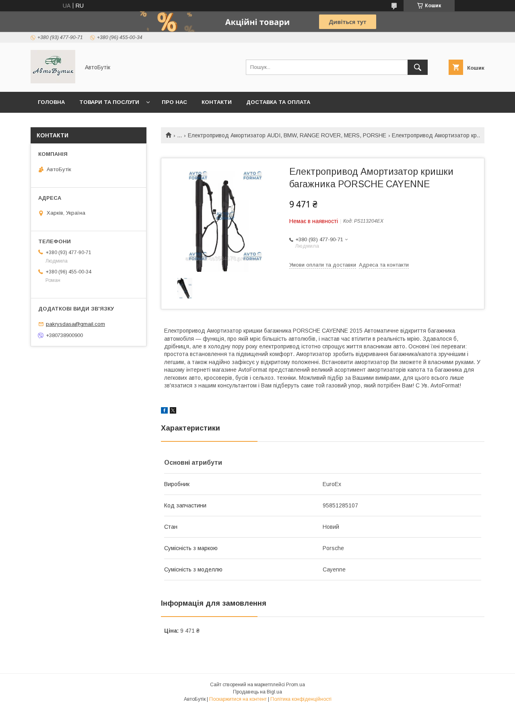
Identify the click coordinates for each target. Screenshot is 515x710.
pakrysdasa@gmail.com (75, 324)
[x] (173, 411)
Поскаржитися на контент (238, 699)
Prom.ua (295, 684)
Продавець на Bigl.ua (257, 692)
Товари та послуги (109, 102)
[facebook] (164, 411)
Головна (51, 102)
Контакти (217, 102)
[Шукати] (418, 67)
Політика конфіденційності (301, 699)
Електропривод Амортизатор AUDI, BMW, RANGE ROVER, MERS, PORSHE (287, 135)
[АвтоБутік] (53, 81)
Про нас (174, 102)
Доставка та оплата (278, 102)
